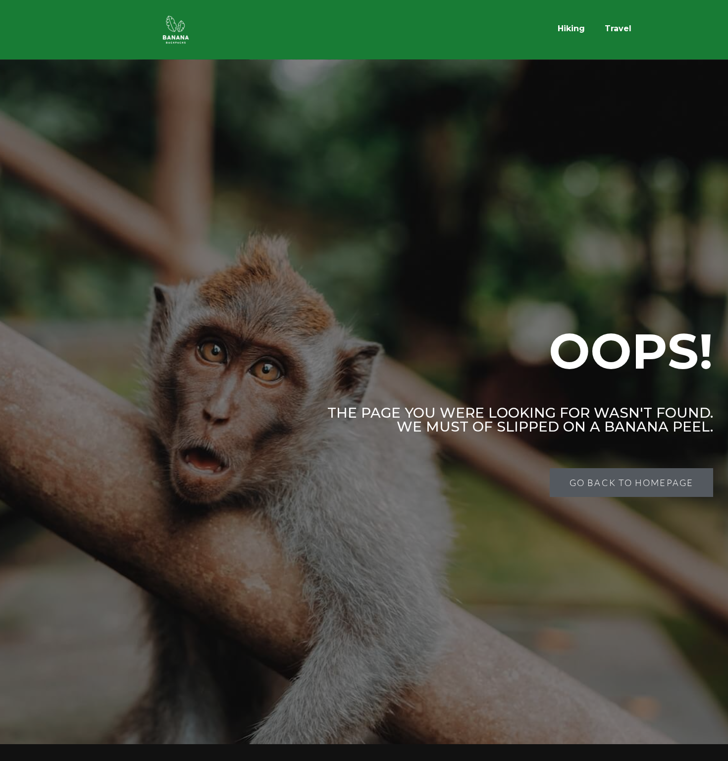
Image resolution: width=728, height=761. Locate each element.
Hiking (571, 28)
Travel (618, 28)
